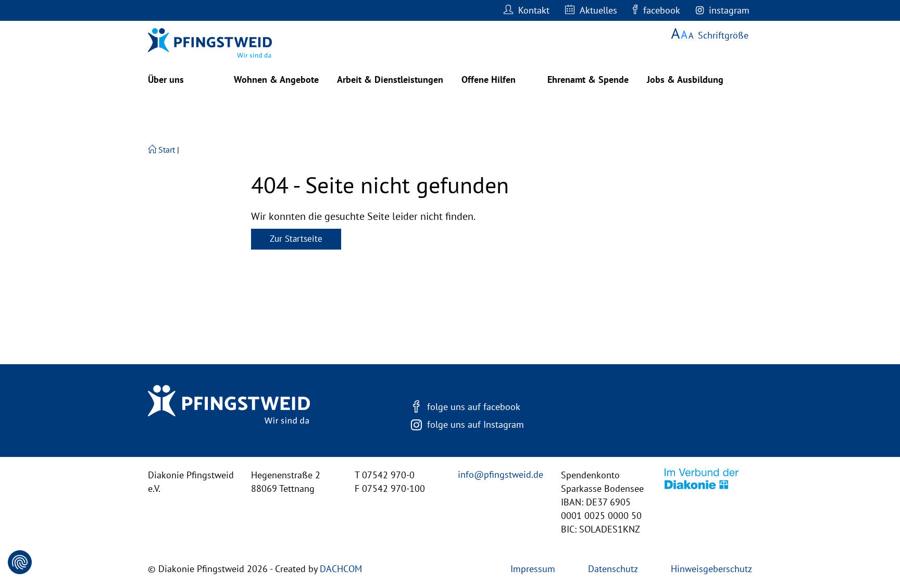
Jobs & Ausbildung (685, 79)
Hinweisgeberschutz (711, 569)
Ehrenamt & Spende (588, 79)
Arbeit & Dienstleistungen (390, 79)
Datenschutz (613, 569)
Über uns (166, 79)
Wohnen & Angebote (276, 79)
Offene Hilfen (488, 79)
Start (165, 149)
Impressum (532, 569)
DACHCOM (341, 569)
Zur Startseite (296, 238)
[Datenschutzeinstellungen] (20, 562)
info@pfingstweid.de (500, 474)
